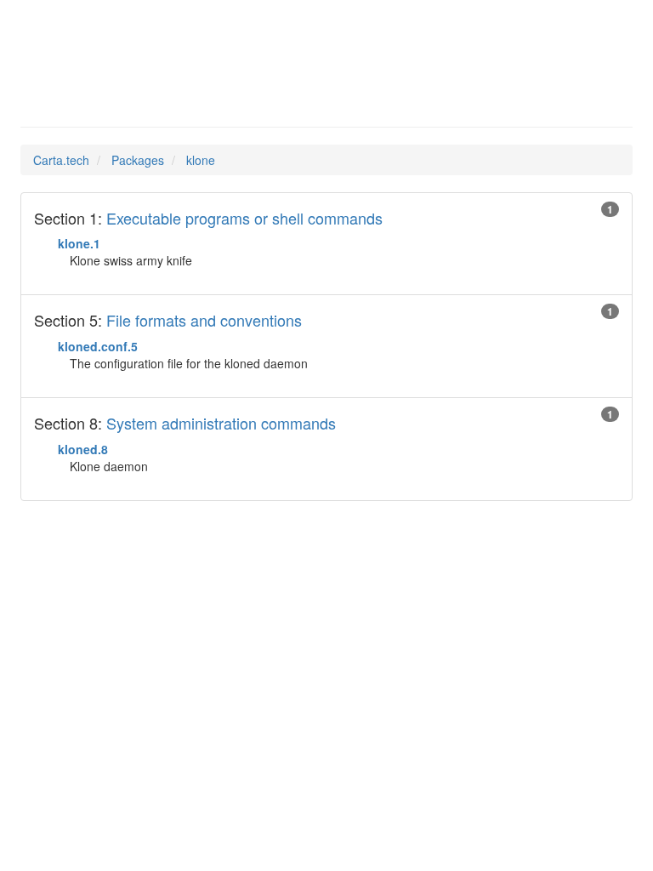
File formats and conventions (204, 320)
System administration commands (221, 423)
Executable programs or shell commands (244, 218)
